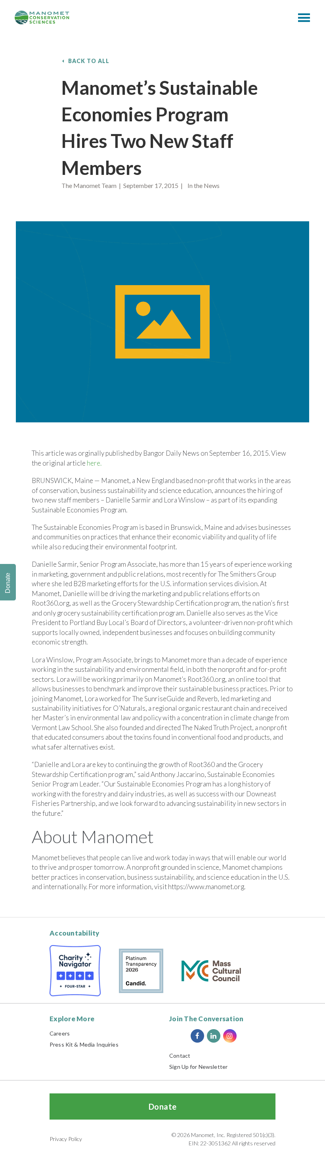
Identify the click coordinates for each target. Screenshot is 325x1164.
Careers (60, 1033)
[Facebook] (197, 1036)
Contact (179, 1055)
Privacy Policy (66, 1138)
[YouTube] (246, 1036)
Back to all (89, 61)
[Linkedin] (213, 1036)
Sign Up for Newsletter (198, 1066)
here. (94, 463)
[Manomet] (42, 17)
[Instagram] (230, 1036)
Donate (163, 1106)
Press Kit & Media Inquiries (84, 1044)
